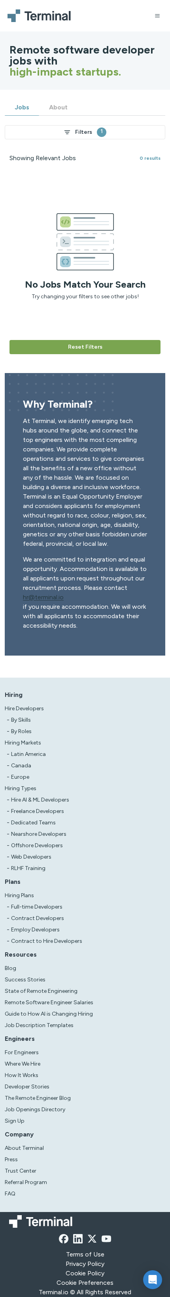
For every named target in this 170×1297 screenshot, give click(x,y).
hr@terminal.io (43, 597)
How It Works (21, 1075)
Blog (10, 968)
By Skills (21, 720)
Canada (21, 765)
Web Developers (31, 857)
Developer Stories (27, 1086)
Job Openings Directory (35, 1109)
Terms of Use (85, 1254)
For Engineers (22, 1052)
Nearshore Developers (38, 834)
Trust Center (20, 1171)
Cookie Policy (85, 1273)
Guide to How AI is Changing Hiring (49, 1014)
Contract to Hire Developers (46, 941)
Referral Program (26, 1182)
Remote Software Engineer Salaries (49, 1002)
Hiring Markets (23, 742)
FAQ (10, 1193)
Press (11, 1159)
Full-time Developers (36, 906)
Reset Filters (85, 347)
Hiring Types (20, 788)
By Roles (21, 731)
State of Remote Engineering (41, 991)
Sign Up (15, 1121)
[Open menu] (157, 16)
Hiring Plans (19, 895)
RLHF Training (28, 868)
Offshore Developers (37, 845)
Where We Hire (22, 1064)
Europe (20, 777)
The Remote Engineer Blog (38, 1098)
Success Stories (25, 979)
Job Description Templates (39, 1025)
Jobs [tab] (22, 107)
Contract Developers (37, 918)
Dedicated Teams (33, 822)
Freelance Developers (37, 811)
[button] (152, 1279)
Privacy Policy (85, 1263)
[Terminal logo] (40, 15)
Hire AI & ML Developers (40, 799)
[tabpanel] (85, 235)
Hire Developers (24, 708)
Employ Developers (35, 929)
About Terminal (24, 1148)
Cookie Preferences (85, 1282)
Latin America (28, 754)
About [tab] (58, 107)
